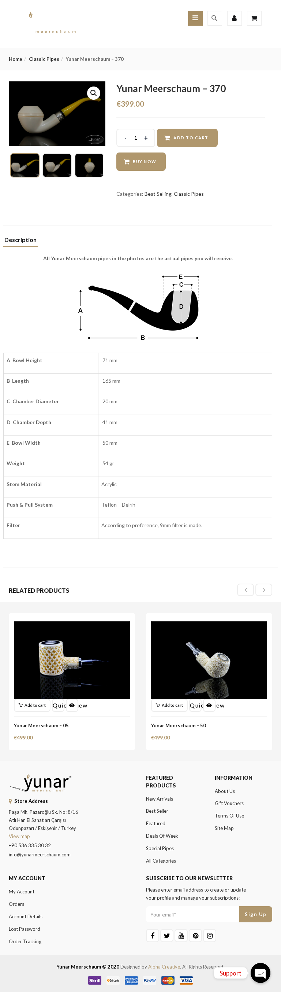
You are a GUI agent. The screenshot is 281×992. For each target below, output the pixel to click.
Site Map (224, 828)
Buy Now (145, 161)
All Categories (161, 861)
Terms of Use (229, 816)
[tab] (20, 242)
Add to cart (191, 137)
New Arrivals (159, 799)
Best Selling (158, 194)
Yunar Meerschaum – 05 (41, 725)
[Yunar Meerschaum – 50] (209, 625)
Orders (16, 904)
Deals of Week (162, 836)
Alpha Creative (164, 967)
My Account (21, 891)
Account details (25, 916)
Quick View (58, 705)
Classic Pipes (44, 59)
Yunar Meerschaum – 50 (178, 725)
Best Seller (157, 811)
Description (20, 240)
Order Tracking (25, 941)
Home (15, 59)
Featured (155, 823)
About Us (225, 791)
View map (19, 836)
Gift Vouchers (229, 803)
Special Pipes (160, 848)
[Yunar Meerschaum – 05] (72, 625)
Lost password (24, 929)
